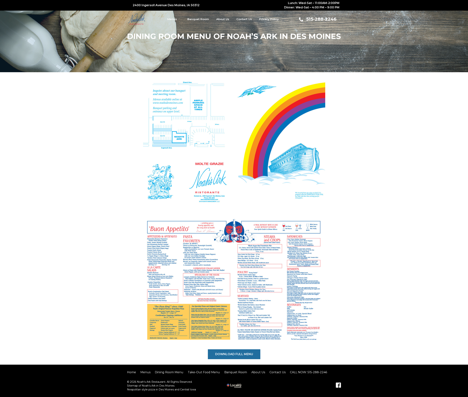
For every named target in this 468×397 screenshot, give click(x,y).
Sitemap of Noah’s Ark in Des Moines (150, 385)
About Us (222, 19)
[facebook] (338, 385)
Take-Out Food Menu (204, 372)
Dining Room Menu (169, 372)
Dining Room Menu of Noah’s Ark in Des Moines (234, 36)
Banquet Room (198, 19)
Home (131, 372)
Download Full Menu (234, 354)
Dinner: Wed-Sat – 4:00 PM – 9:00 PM (311, 7)
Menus (172, 19)
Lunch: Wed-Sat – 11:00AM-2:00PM (313, 3)
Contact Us (244, 19)
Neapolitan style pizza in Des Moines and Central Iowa (161, 389)
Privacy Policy (269, 19)
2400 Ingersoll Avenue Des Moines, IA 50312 (166, 5)
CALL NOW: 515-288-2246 (308, 372)
